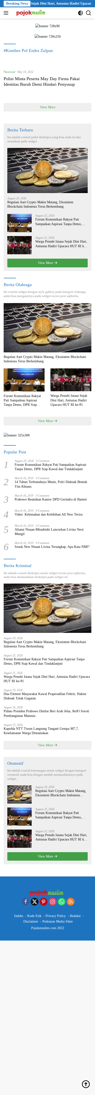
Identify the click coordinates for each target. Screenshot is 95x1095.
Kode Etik (34, 916)
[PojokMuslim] (30, 13)
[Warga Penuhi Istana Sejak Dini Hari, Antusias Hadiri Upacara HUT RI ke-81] (19, 245)
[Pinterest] (44, 902)
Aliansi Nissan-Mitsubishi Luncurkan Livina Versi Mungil (49, 532)
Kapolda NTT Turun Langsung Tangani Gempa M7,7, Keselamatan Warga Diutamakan (41, 731)
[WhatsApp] (62, 902)
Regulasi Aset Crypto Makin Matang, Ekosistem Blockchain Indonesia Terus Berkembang (40, 204)
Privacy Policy (56, 916)
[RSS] (71, 902)
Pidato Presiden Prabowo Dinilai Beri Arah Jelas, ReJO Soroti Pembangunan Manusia (46, 713)
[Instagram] (53, 902)
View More (47, 107)
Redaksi (75, 916)
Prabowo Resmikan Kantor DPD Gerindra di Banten (51, 499)
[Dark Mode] (80, 13)
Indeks (18, 916)
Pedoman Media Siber (57, 921)
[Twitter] (34, 902)
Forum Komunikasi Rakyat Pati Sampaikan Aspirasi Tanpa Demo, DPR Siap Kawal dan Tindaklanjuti (59, 222)
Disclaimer (30, 921)
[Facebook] (25, 902)
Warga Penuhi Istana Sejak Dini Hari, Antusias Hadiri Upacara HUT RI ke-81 (61, 244)
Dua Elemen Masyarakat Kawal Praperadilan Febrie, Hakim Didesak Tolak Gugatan (45, 696)
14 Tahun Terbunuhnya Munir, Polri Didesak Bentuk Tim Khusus (51, 484)
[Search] (88, 13)
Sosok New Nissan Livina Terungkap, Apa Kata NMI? (52, 547)
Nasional (9, 72)
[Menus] (7, 13)
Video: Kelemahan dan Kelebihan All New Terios (49, 514)
